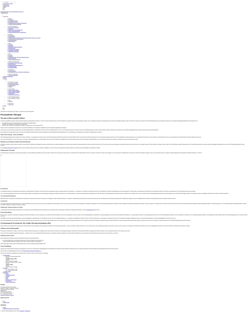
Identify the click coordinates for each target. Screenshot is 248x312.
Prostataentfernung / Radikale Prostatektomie (17, 23)
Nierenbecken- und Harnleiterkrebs (15, 30)
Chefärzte (10, 86)
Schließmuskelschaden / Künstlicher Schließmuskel (18, 72)
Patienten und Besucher (8, 76)
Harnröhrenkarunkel (12, 66)
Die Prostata (10, 19)
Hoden (7, 277)
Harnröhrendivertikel (12, 67)
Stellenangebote (6, 302)
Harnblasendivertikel (12, 40)
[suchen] (16, 2)
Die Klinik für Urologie (13, 83)
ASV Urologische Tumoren (14, 98)
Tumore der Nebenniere (13, 75)
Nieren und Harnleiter (10, 275)
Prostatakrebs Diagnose (13, 20)
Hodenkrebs (10, 45)
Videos (4, 307)
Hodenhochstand (11, 48)
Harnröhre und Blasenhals (11, 279)
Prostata (7, 273)
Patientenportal (6, 6)
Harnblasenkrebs (11, 36)
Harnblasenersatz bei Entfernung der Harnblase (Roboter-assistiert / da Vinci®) (24, 37)
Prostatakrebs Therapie (13, 22)
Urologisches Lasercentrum (13, 94)
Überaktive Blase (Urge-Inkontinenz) (15, 39)
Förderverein (10, 104)
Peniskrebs (10, 56)
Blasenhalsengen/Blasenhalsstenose (15, 65)
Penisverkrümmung (12, 58)
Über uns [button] (5, 78)
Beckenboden (8, 280)
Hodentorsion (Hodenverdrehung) (15, 47)
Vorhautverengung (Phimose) (14, 59)
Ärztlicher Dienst (11, 85)
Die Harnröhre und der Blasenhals (15, 62)
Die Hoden (10, 44)
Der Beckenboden (12, 70)
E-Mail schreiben (7, 271)
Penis (7, 278)
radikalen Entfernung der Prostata (10, 147)
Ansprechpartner (6, 255)
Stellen (4, 7)
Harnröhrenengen (11, 64)
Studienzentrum (11, 93)
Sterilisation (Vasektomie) (13, 51)
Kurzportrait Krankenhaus (13, 84)
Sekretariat (5, 268)
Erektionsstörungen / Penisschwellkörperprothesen (18, 57)
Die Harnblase (11, 35)
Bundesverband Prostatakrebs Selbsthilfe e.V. (32, 250)
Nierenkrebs (10, 28)
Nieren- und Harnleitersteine (14, 31)
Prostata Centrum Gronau (13, 90)
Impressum (22, 310)
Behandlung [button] (5, 16)
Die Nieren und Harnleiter (13, 27)
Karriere (4, 77)
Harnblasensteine (11, 41)
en (4, 8)
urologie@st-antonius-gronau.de (7, 295)
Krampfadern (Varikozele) (13, 50)
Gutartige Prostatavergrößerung (14, 24)
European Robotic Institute (13, 92)
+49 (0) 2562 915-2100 (8, 3)
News (4, 301)
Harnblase (8, 276)
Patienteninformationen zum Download (11, 308)
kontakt (4, 105)
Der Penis (10, 55)
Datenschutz (27, 310)
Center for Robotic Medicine (14, 91)
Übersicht (10, 101)
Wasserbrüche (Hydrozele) (13, 49)
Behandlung (5, 272)
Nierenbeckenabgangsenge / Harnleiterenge (17, 32)
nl (4, 9)
